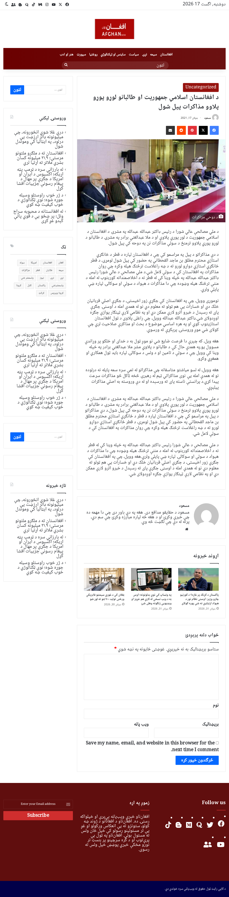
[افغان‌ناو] (114, 29)
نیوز (42, 278)
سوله (22, 262)
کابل (30, 285)
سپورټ (81, 55)
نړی (62, 278)
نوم (216, 705)
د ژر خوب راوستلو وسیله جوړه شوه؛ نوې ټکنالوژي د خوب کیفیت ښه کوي (40, 200)
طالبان (49, 270)
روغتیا (93, 55)
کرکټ (41, 293)
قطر (38, 270)
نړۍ (144, 55)
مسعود (207, 118)
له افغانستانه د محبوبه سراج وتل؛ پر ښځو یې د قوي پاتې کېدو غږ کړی (38, 216)
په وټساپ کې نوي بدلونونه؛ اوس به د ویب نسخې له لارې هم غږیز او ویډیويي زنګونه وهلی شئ (151, 599)
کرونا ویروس (57, 293)
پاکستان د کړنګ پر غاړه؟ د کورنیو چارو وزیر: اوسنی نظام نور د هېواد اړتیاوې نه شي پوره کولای (199, 599)
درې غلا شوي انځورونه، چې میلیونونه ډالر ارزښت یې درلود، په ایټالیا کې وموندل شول (38, 139)
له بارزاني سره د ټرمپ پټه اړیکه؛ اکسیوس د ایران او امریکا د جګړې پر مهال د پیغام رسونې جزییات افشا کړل (40, 179)
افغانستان (166, 55)
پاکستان (41, 285)
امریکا (34, 262)
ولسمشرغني (58, 285)
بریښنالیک (210, 724)
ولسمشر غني (27, 278)
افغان (61, 262)
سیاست (134, 55)
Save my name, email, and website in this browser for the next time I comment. (152, 746)
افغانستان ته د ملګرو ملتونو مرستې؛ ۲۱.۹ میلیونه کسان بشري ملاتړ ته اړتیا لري (39, 158)
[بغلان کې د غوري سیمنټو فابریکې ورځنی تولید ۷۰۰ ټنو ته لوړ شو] (104, 579)
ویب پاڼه (141, 724)
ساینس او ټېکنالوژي (113, 55)
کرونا (18, 285)
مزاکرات (26, 270)
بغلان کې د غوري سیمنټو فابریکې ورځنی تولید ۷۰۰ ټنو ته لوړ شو (105, 597)
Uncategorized (200, 87)
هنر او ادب (66, 55)
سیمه (153, 55)
